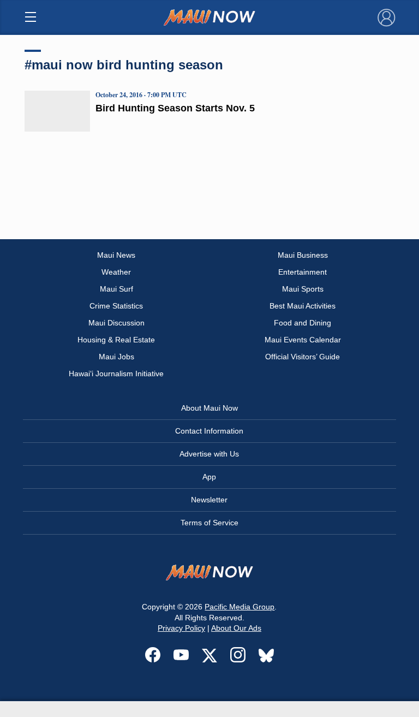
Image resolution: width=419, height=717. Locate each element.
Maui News (116, 255)
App (209, 476)
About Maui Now (209, 408)
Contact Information (209, 430)
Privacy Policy (181, 628)
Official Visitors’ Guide (302, 356)
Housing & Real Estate (116, 339)
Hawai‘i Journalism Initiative (116, 373)
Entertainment (302, 272)
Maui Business (303, 255)
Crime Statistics (116, 305)
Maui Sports (303, 289)
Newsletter (209, 499)
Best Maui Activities (303, 305)
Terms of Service (209, 522)
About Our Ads (236, 628)
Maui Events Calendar (303, 339)
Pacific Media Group (239, 606)
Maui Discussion (116, 322)
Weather (116, 272)
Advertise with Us (209, 453)
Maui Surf (116, 289)
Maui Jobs (116, 356)
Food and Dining (302, 322)
